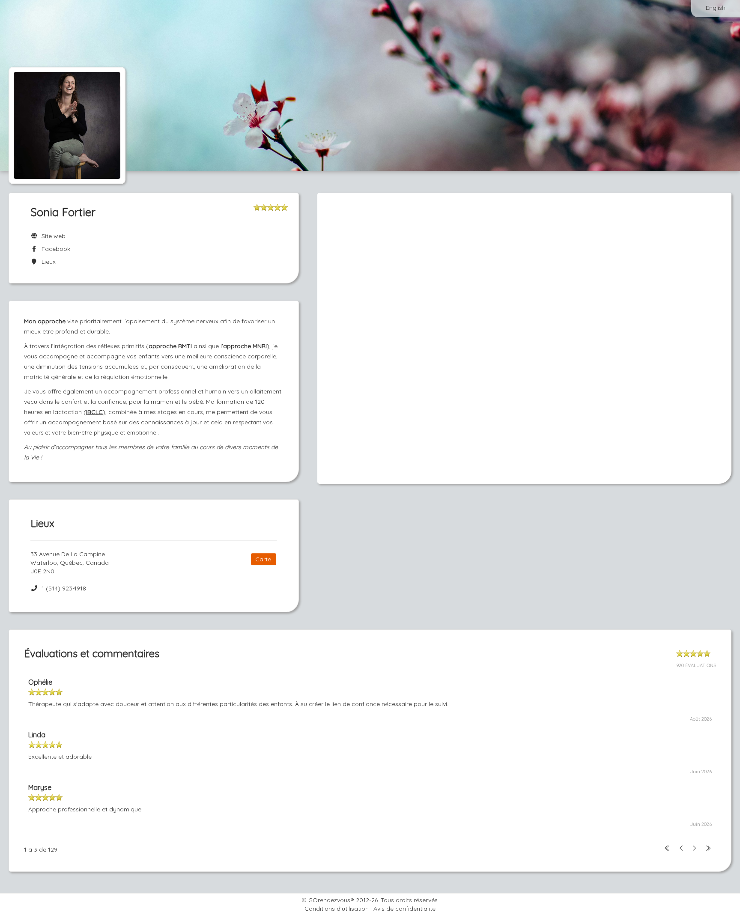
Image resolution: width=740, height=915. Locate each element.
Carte (263, 559)
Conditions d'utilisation (336, 908)
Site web (52, 236)
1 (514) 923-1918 (64, 588)
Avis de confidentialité (404, 908)
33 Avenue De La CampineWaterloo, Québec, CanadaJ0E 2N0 (69, 562)
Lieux (47, 261)
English (715, 8)
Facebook (54, 249)
